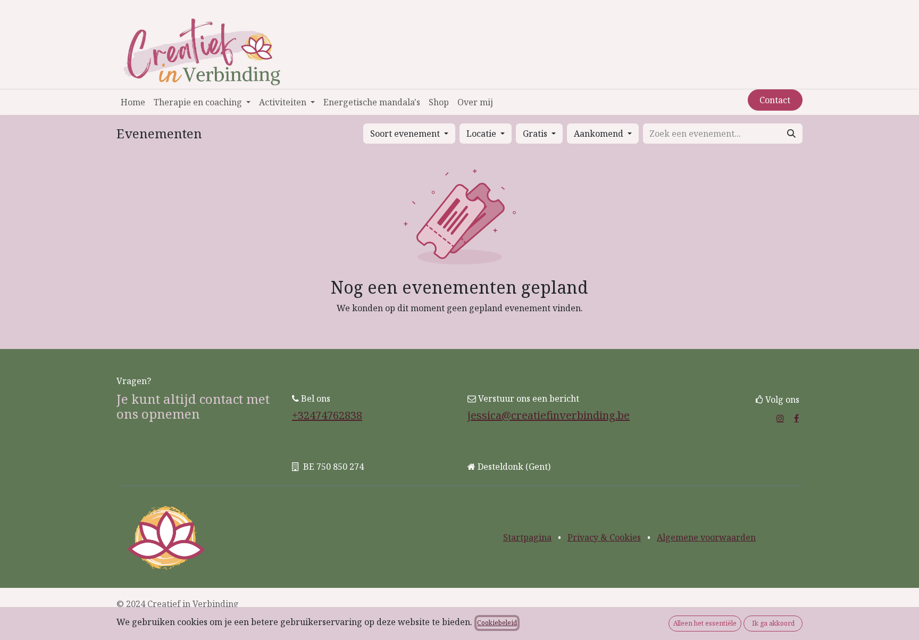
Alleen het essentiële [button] (705, 623)
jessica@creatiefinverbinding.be (548, 415)
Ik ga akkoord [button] (773, 623)
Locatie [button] (482, 133)
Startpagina (527, 537)
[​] (780, 418)
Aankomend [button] (599, 133)
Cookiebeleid (497, 622)
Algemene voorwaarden (706, 537)
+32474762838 (327, 415)
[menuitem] (132, 102)
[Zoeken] (791, 133)
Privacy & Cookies (604, 537)
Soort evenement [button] (406, 133)
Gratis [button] (536, 133)
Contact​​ (774, 100)
